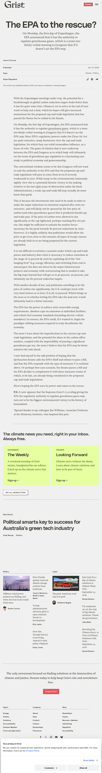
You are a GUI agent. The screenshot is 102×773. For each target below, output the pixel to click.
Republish (66, 727)
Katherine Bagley (64, 603)
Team (35, 717)
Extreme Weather (10, 727)
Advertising (67, 724)
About (35, 713)
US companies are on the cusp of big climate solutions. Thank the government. (90, 612)
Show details (88, 760)
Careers (36, 724)
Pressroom (37, 731)
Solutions (7, 720)
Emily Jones (38, 647)
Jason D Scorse (9, 60)
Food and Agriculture (12, 731)
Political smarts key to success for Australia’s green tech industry (42, 524)
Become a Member (70, 720)
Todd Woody (8, 535)
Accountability (9, 724)
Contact (36, 720)
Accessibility (67, 731)
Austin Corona (14, 608)
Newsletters (67, 713)
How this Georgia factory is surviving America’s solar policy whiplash (40, 637)
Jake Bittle (86, 622)
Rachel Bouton (88, 599)
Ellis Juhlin (37, 624)
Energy (6, 713)
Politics (19, 535)
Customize (49, 768)
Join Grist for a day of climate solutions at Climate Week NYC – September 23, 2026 (89, 586)
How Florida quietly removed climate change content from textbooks (40, 583)
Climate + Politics (92, 73)
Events (65, 717)
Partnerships (38, 727)
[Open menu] (96, 4)
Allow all (83, 768)
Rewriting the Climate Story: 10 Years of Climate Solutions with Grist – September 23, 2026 (90, 638)
